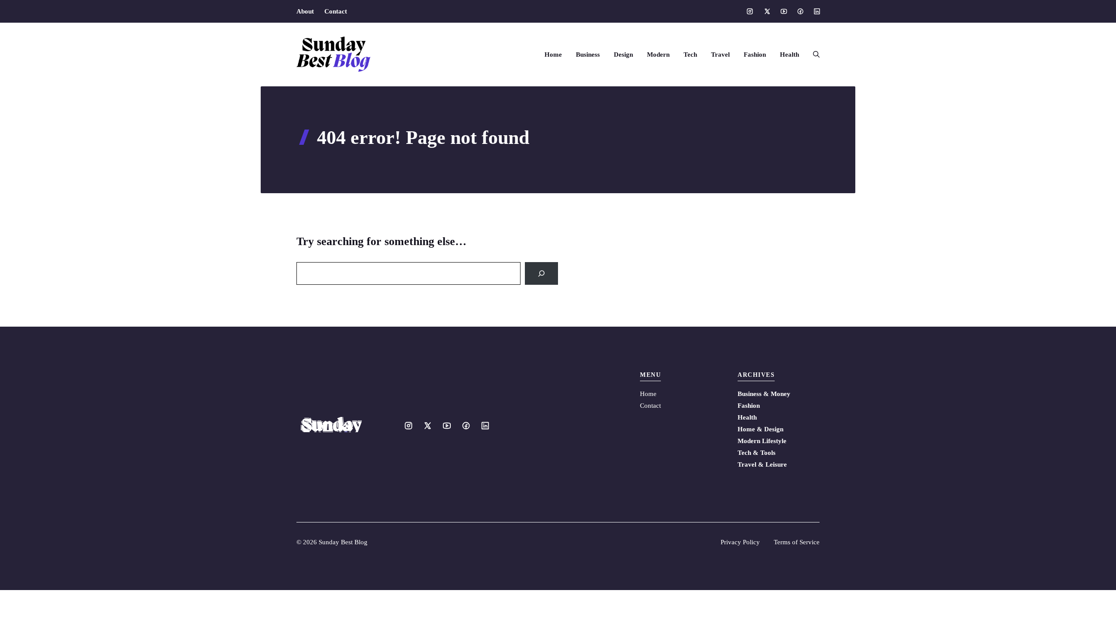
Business (588, 54)
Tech (690, 54)
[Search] (541, 273)
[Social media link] (749, 11)
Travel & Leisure (762, 464)
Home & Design (760, 429)
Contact (335, 11)
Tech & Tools (757, 452)
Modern (658, 54)
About (305, 11)
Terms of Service (797, 542)
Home (553, 54)
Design (623, 54)
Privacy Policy (740, 542)
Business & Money (764, 393)
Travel (720, 54)
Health (789, 54)
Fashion (755, 54)
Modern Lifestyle (762, 440)
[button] (813, 54)
